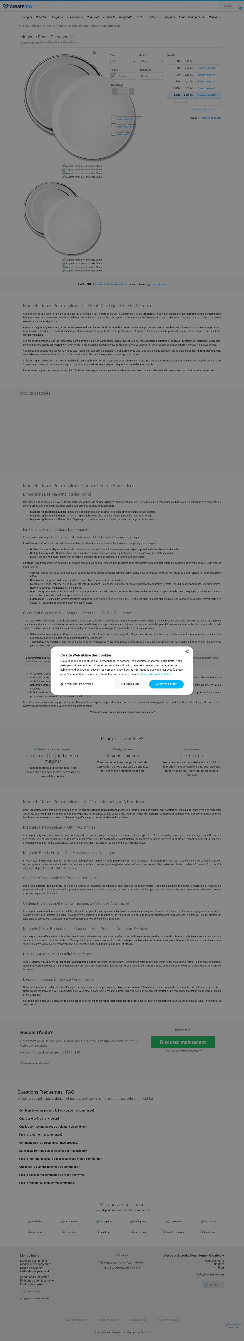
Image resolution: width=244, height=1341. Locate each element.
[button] (76, 684)
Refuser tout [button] (130, 684)
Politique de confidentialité (155, 674)
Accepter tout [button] (166, 684)
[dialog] (122, 670)
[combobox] (187, 651)
